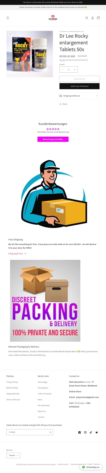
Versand (62, 60)
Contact (41, 417)
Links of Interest (45, 393)
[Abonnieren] (50, 432)
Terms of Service (13, 399)
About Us (42, 411)
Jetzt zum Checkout (80, 86)
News (40, 399)
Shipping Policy (15, 253)
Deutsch (12, 455)
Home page (42, 382)
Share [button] (64, 104)
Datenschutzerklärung (78, 464)
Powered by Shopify (49, 464)
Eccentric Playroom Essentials (31, 464)
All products (43, 388)
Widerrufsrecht (63, 464)
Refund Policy (12, 388)
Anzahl (61, 64)
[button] (8, 18)
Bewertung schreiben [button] (53, 139)
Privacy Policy (12, 382)
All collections (44, 405)
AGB (90, 464)
